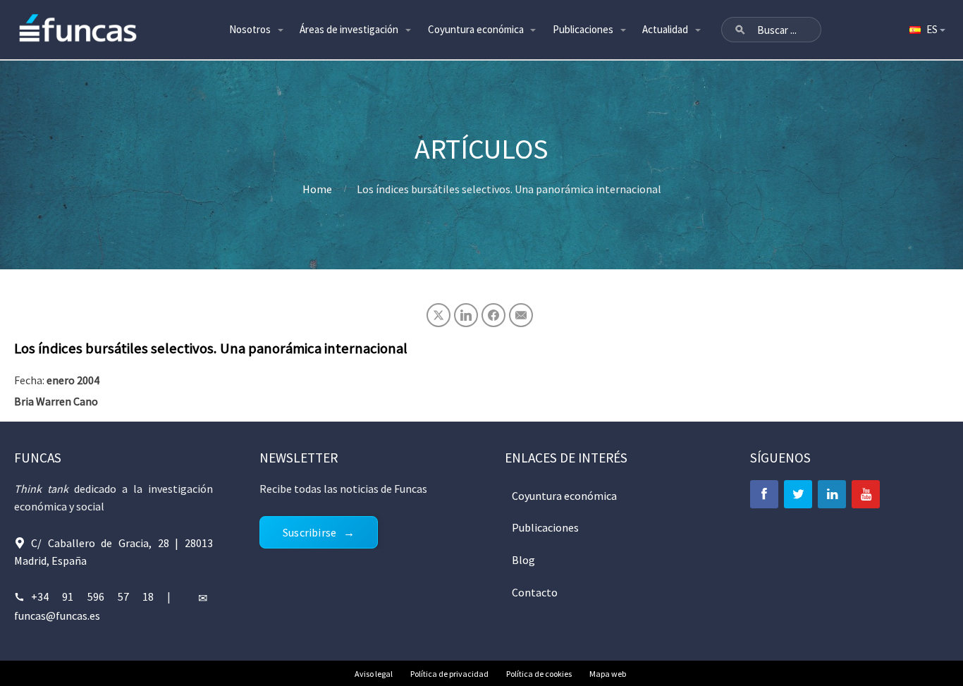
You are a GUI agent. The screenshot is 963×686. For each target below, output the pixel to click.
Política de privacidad (449, 673)
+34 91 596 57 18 (92, 596)
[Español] (926, 30)
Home (317, 189)
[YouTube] (866, 494)
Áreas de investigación (349, 29)
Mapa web (607, 673)
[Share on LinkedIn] (466, 315)
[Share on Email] (521, 315)
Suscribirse (309, 532)
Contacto (535, 592)
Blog (523, 560)
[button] (740, 29)
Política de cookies (539, 673)
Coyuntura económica (476, 29)
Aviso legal (374, 673)
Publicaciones (583, 29)
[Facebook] (764, 494)
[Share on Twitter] (438, 315)
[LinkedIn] (832, 494)
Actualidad (665, 29)
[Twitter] (798, 494)
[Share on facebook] (493, 315)
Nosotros (250, 29)
